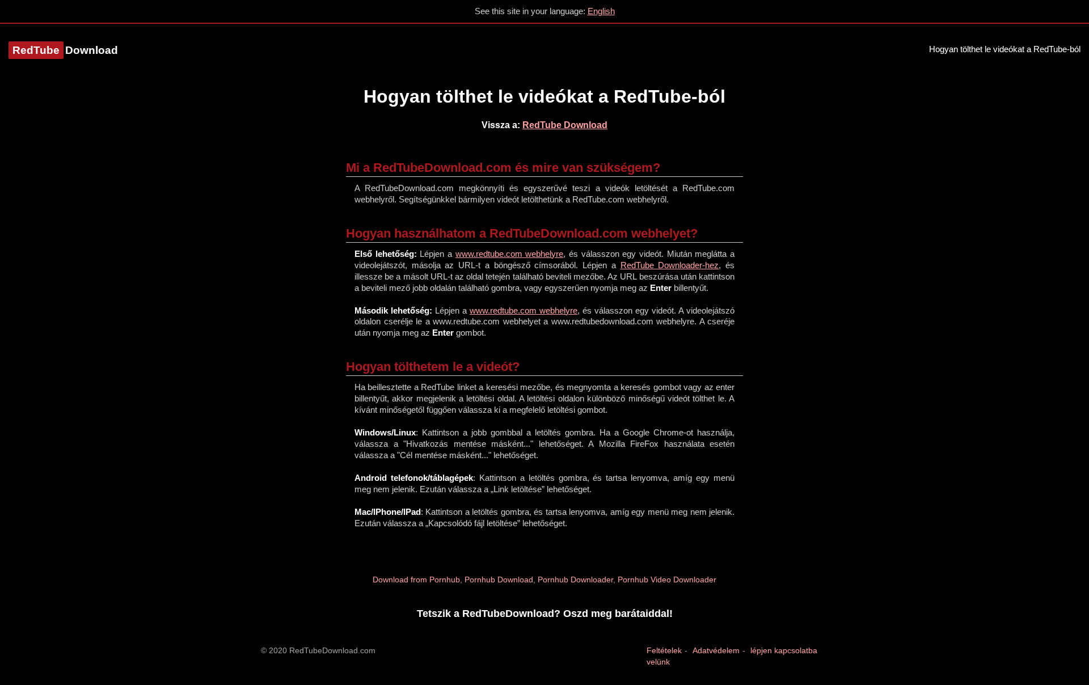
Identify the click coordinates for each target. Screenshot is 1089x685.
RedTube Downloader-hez (670, 265)
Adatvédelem (716, 650)
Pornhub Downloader (575, 579)
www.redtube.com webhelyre (509, 254)
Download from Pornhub (416, 579)
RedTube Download (564, 125)
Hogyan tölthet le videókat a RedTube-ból (1004, 49)
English (601, 11)
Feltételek (664, 650)
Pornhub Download (499, 579)
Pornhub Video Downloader (667, 579)
